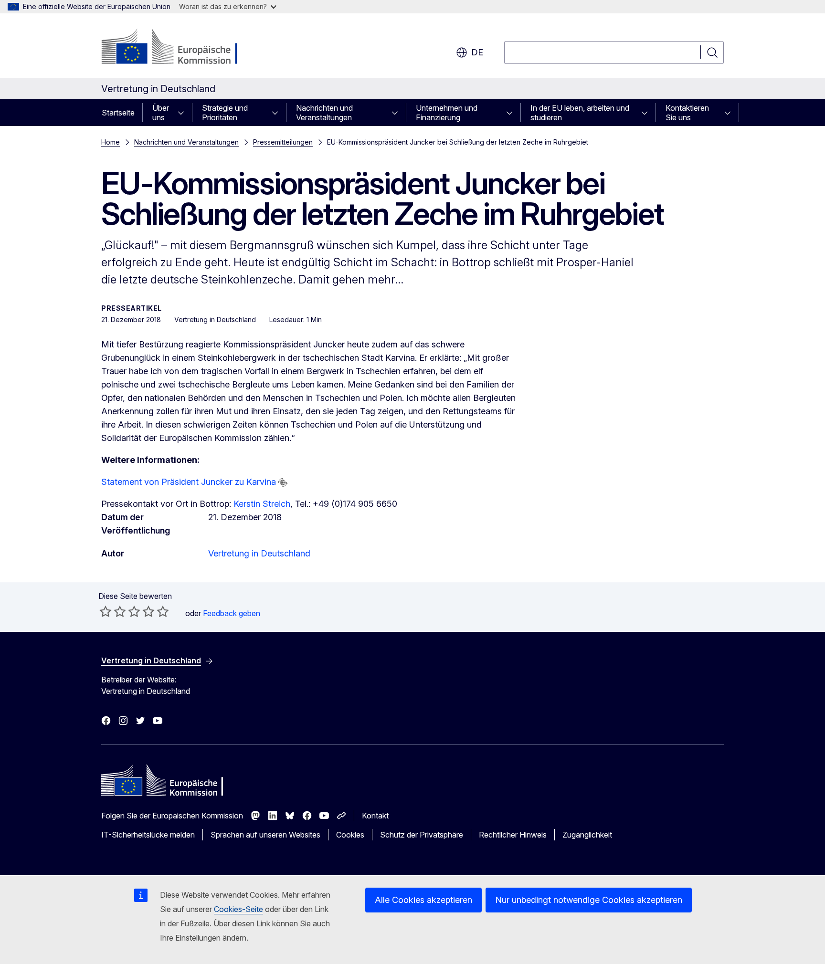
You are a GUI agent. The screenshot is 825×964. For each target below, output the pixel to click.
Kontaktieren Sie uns (687, 112)
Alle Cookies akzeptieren (423, 900)
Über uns (160, 112)
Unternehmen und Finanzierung (446, 112)
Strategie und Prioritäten (225, 112)
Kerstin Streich (261, 504)
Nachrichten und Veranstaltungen (324, 112)
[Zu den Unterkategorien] (184, 112)
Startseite (118, 112)
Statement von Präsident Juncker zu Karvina (188, 482)
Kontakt (375, 815)
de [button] (477, 52)
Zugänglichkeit (587, 834)
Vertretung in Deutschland (259, 553)
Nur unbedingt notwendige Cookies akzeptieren (588, 900)
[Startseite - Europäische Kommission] (178, 48)
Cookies (350, 834)
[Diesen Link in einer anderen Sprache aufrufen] (282, 482)
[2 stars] (112, 611)
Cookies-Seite (238, 909)
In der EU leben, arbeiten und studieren (579, 112)
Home (110, 142)
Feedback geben (231, 613)
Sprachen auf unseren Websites (265, 834)
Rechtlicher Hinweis (513, 834)
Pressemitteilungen (283, 142)
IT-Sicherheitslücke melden (148, 834)
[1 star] (105, 611)
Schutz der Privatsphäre (421, 834)
